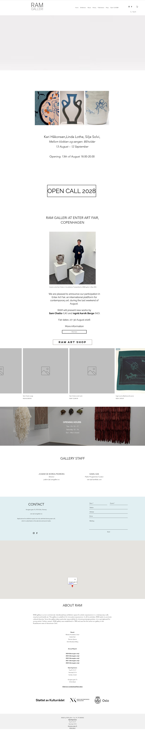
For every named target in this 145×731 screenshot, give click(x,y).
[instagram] (129, 6)
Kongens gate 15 (72, 726)
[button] (137, 6)
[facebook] (131, 6)
